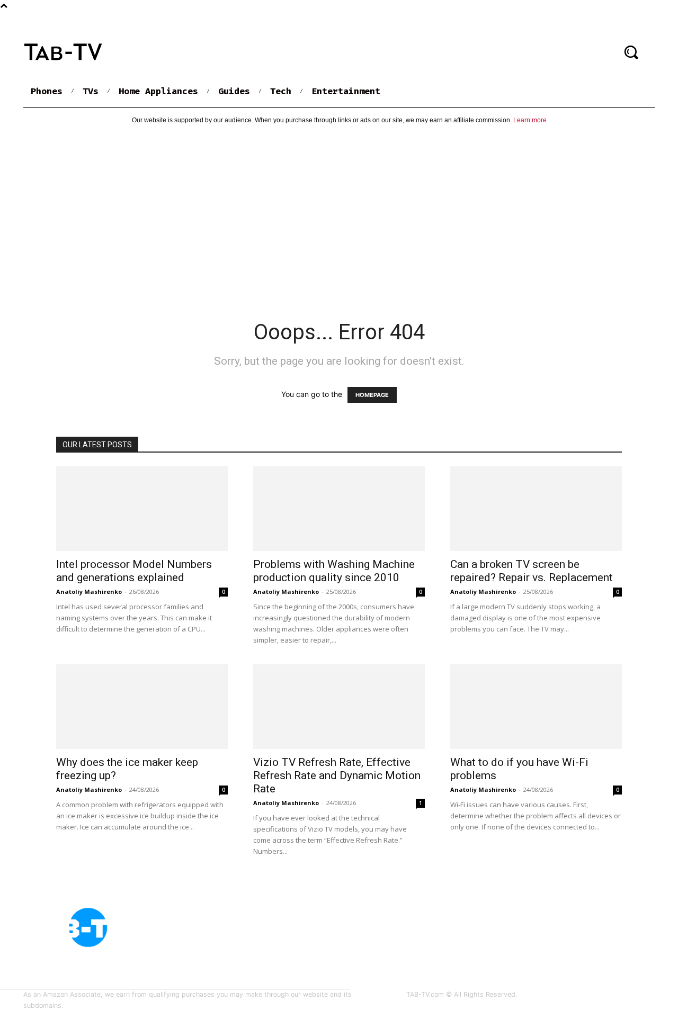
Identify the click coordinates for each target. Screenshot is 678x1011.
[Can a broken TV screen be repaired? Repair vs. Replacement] (536, 508)
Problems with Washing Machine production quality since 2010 (334, 571)
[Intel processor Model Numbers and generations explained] (142, 508)
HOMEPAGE (372, 395)
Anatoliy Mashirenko (89, 591)
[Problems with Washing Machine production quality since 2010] (339, 508)
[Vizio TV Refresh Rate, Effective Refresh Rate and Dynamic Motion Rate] (339, 706)
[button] (631, 52)
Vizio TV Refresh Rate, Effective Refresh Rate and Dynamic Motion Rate (337, 775)
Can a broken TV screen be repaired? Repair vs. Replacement (531, 571)
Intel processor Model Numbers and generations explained (134, 571)
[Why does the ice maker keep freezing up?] (142, 706)
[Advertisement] (339, 213)
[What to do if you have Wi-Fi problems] (536, 706)
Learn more (530, 120)
